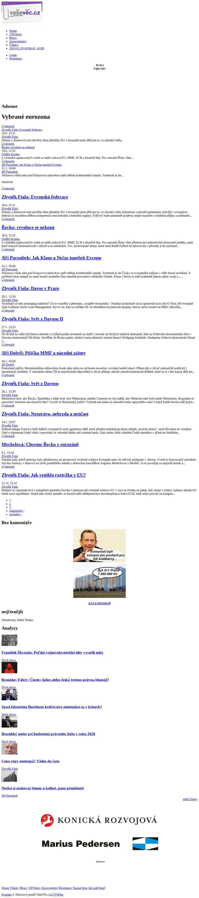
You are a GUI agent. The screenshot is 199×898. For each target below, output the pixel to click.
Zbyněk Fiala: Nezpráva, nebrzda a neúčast (45, 413)
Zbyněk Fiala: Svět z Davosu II (32, 318)
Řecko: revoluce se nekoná (18, 147)
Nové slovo (9, 660)
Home (13, 31)
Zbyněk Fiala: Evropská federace (22, 129)
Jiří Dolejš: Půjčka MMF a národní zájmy (44, 352)
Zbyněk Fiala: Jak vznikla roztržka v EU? (44, 474)
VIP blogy (15, 34)
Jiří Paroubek (10, 171)
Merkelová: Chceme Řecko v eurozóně (40, 444)
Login (13, 55)
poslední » (15, 514)
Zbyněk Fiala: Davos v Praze (30, 288)
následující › (16, 510)
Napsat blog (80, 888)
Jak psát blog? (97, 888)
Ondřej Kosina (11, 154)
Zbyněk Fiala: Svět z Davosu (30, 383)
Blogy (13, 38)
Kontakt (6, 894)
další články (190, 799)
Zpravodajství (17, 41)
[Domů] (22, 24)
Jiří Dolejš (8, 364)
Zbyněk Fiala (10, 136)
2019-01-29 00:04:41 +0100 (26, 48)
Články (13, 45)
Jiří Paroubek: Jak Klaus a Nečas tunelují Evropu (32, 164)
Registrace (65, 888)
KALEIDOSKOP (99, 603)
